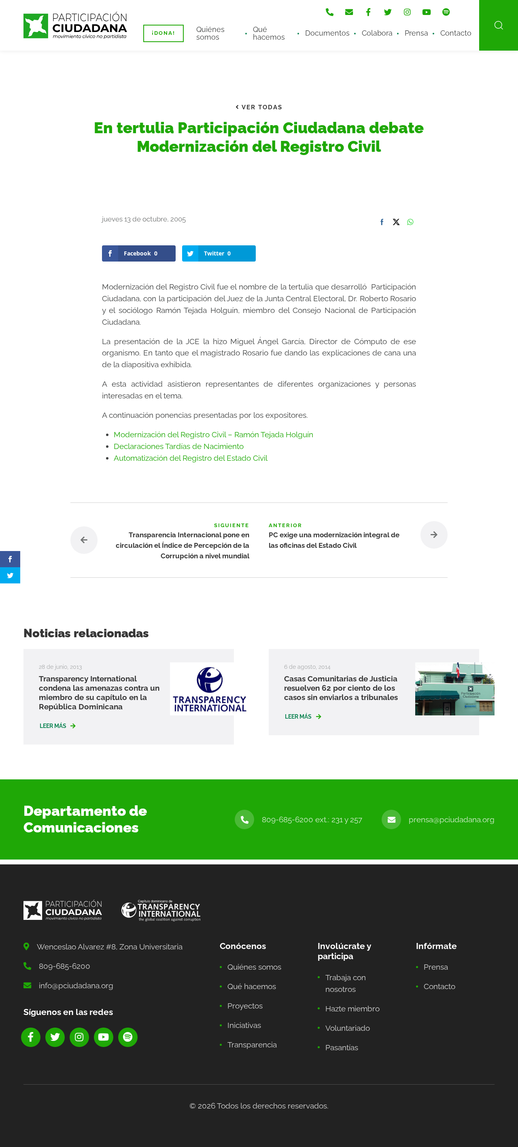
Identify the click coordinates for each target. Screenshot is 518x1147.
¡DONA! (163, 33)
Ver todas (261, 107)
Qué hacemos (269, 33)
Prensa (416, 33)
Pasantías (341, 1047)
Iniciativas (244, 1025)
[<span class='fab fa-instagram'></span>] (407, 12)
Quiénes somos (210, 33)
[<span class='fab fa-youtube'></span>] (426, 12)
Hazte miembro (352, 1008)
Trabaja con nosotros (345, 983)
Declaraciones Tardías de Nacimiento (179, 446)
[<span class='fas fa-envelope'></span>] (349, 12)
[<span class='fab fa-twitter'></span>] (387, 12)
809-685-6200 (64, 966)
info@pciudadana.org (76, 985)
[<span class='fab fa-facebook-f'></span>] (368, 12)
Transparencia (252, 1044)
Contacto (455, 33)
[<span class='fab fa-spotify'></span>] (446, 12)
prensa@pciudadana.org (452, 819)
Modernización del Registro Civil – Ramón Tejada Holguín (213, 434)
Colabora (377, 33)
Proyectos (245, 1005)
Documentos (327, 33)
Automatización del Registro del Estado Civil (190, 457)
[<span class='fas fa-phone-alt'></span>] (329, 12)
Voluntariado (347, 1028)
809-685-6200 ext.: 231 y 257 (312, 819)
